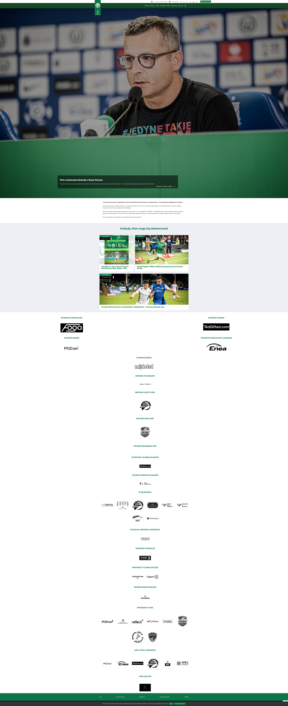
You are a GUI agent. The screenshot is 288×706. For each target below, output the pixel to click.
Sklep (157, 5)
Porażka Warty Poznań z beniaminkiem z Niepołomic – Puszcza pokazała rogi (132, 307)
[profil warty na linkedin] (193, 1)
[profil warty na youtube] (190, 1)
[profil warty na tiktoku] (196, 1)
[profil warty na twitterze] (187, 1)
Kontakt (186, 697)
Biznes (153, 5)
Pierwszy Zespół (120, 697)
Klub (101, 697)
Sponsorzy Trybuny (177, 5)
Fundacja (147, 5)
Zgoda (171, 703)
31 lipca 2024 (105, 238)
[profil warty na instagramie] (183, 1)
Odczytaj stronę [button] (206, 1)
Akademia (163, 5)
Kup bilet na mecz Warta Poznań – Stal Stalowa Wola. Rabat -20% (115, 267)
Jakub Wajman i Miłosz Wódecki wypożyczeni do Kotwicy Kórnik (160, 267)
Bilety (168, 5)
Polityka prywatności (165, 697)
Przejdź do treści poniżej (164, 186)
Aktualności (142, 697)
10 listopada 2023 (106, 277)
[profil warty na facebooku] (180, 1)
